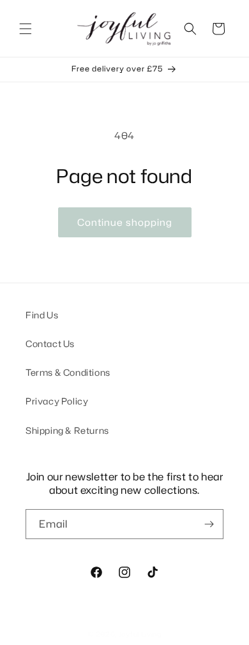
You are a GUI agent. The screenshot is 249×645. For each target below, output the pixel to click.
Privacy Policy (57, 401)
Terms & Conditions (68, 372)
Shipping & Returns (67, 430)
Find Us (42, 315)
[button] (25, 29)
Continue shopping (124, 222)
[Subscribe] (209, 524)
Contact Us (50, 343)
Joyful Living (140, 634)
